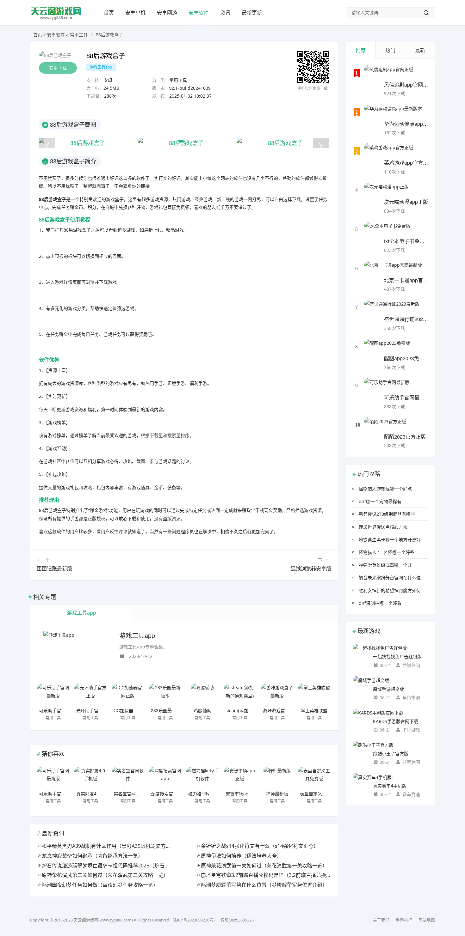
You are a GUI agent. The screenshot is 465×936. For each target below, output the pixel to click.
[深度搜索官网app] (165, 778)
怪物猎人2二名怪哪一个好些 (386, 552)
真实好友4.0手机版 (95, 793)
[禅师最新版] (277, 778)
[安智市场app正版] (240, 778)
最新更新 (252, 12)
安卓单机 (135, 12)
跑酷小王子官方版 (390, 754)
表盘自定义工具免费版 (322, 793)
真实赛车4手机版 (389, 786)
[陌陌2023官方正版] (385, 425)
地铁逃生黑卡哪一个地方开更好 (390, 540)
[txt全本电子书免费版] (387, 230)
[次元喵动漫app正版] (386, 190)
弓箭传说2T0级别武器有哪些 (387, 514)
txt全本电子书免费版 (407, 241)
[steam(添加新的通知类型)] (240, 695)
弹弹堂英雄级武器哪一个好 (385, 565)
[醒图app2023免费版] (387, 347)
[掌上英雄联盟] (314, 695)
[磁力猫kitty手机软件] (202, 778)
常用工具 (79, 35)
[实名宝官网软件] (128, 778)
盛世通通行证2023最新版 (412, 319)
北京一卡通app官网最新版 (413, 280)
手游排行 (404, 920)
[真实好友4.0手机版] (90, 778)
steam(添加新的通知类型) (251, 710)
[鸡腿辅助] (202, 695)
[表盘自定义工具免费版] (314, 778)
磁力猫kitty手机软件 (207, 793)
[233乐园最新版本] (165, 695)
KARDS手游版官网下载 (395, 721)
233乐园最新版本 (168, 710)
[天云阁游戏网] (56, 19)
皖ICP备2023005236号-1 (195, 920)
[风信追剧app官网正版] (388, 73)
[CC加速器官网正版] (128, 695)
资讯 (225, 12)
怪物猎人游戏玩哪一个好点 (385, 489)
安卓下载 (58, 68)
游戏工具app (101, 67)
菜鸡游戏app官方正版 (408, 162)
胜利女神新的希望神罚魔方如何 (390, 590)
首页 (109, 12)
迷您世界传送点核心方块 (383, 527)
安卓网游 (167, 12)
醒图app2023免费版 (406, 358)
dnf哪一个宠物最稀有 (380, 501)
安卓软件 (199, 12)
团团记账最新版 (54, 568)
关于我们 (381, 920)
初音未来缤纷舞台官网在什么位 (390, 577)
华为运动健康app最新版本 (413, 123)
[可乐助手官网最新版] (53, 695)
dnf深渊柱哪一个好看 (380, 603)
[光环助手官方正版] (90, 695)
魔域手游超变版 (388, 689)
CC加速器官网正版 (132, 710)
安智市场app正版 (243, 793)
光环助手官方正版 (94, 710)
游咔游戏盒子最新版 (283, 710)
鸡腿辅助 (202, 710)
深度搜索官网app (168, 793)
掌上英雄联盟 (314, 710)
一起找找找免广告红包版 (397, 656)
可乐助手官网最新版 (59, 710)
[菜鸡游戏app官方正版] (388, 151)
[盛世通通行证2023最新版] (391, 308)
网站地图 (426, 920)
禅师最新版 (277, 793)
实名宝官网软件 (129, 793)
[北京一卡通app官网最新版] (393, 269)
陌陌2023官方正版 (405, 436)
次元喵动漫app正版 (406, 201)
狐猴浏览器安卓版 (311, 568)
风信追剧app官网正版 (408, 84)
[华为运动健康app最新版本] (393, 112)
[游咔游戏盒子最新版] (277, 695)
